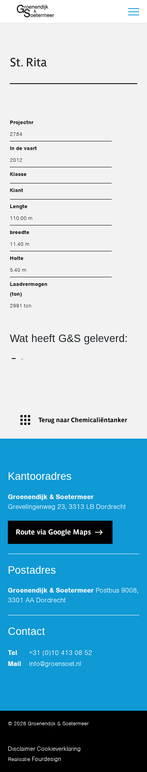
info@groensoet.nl (55, 663)
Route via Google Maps (54, 532)
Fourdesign (46, 759)
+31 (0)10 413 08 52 (60, 652)
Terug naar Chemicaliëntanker (82, 420)
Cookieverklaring (59, 749)
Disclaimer (21, 749)
